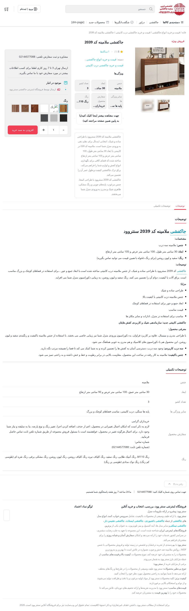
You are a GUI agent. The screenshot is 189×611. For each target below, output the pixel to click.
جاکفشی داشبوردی (154, 520)
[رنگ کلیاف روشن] (25, 108)
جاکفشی (178, 231)
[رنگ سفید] (44, 108)
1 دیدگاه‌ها (104, 51)
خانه (184, 32)
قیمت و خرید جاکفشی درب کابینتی (133, 32)
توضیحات (180, 205)
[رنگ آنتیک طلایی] (53, 108)
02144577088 (144, 491)
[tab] (180, 206)
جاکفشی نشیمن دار (114, 520)
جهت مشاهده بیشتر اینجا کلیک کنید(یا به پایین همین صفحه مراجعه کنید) (99, 118)
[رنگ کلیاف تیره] (34, 108)
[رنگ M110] (63, 108)
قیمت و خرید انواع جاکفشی (166, 32)
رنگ (65, 100)
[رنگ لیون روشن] (15, 108)
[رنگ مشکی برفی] (63, 118)
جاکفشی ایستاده (134, 520)
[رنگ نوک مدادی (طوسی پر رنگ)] (44, 118)
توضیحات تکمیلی (162, 205)
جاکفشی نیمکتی (178, 525)
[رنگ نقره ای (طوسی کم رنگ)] (53, 118)
